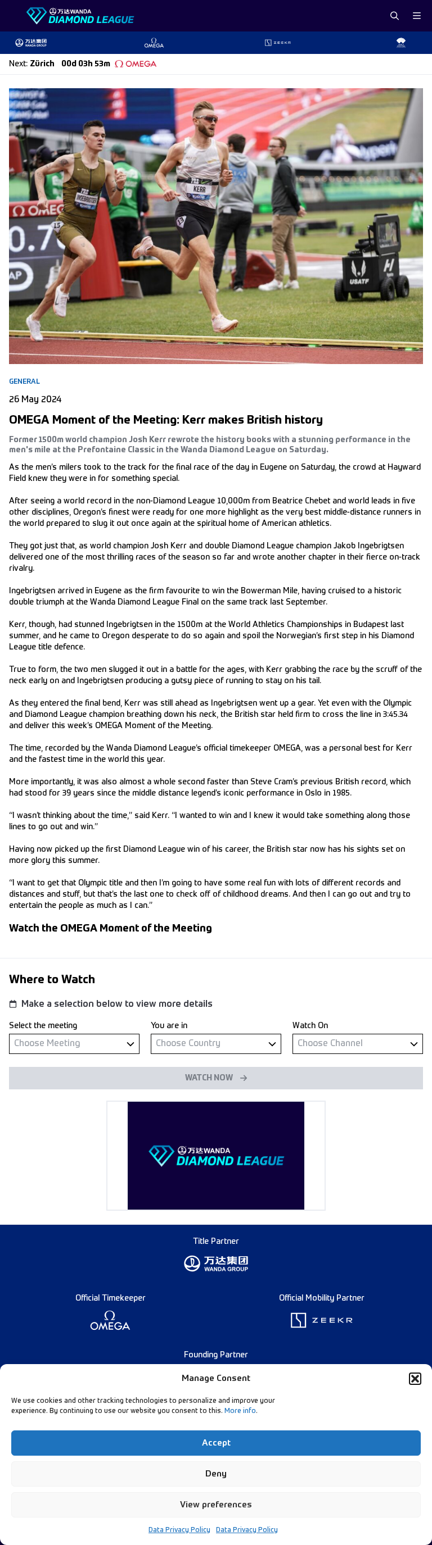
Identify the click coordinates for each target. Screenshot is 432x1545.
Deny (216, 1474)
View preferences (216, 1505)
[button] (415, 1378)
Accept (216, 1443)
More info (240, 1411)
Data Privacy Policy (179, 1530)
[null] (74, 1043)
